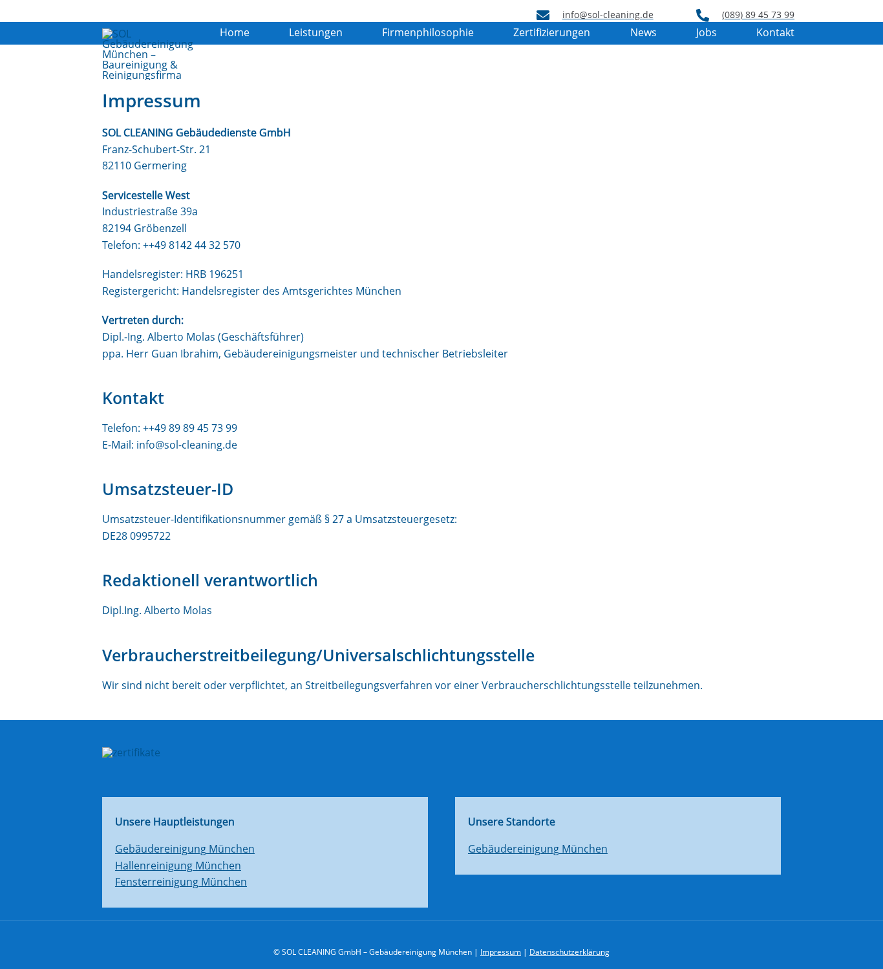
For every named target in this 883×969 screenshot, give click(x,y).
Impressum (500, 951)
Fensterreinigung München (181, 882)
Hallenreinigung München (178, 865)
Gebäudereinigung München (185, 849)
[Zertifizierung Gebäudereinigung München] (441, 752)
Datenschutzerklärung (569, 951)
